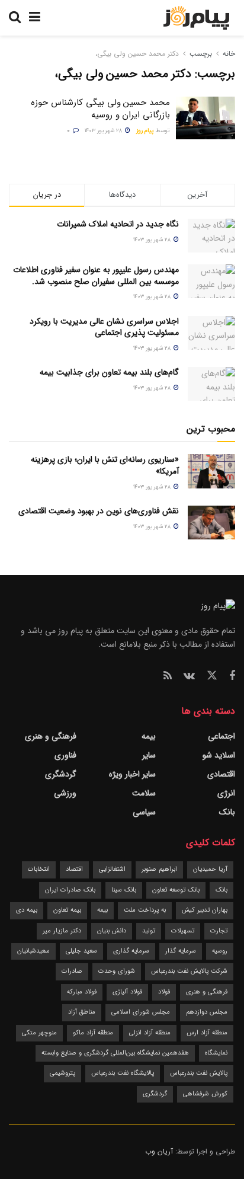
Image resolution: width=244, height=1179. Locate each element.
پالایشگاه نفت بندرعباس (122, 1073)
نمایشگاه (216, 1053)
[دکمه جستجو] (15, 18)
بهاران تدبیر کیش (204, 910)
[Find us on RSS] (167, 676)
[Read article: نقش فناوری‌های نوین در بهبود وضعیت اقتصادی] (211, 522)
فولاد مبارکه (82, 992)
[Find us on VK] (189, 676)
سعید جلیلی (81, 951)
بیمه (149, 736)
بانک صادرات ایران (70, 890)
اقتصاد (74, 869)
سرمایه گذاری (131, 951)
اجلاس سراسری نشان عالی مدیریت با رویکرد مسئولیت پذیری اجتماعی (104, 327)
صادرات (72, 971)
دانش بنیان (111, 931)
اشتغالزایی (112, 869)
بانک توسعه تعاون (176, 890)
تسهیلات (182, 931)
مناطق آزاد (81, 1012)
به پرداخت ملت (145, 910)
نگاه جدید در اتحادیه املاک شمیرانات (118, 224)
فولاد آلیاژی (127, 992)
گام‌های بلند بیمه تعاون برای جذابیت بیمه (109, 372)
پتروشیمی (62, 1073)
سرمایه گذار (180, 951)
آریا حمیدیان (210, 869)
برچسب (201, 53)
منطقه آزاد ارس (207, 1033)
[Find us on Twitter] (212, 676)
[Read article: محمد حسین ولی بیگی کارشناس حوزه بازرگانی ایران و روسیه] (205, 118)
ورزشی (65, 793)
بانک (227, 812)
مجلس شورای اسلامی (140, 1012)
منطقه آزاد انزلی (150, 1033)
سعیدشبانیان (33, 951)
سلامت (144, 793)
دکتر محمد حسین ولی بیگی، (137, 53)
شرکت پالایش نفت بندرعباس (189, 971)
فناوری (65, 755)
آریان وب (159, 1151)
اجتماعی (221, 736)
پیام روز (145, 130)
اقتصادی (221, 774)
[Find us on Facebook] (232, 676)
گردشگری (60, 774)
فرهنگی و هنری (50, 736)
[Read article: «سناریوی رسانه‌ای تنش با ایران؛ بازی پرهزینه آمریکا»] (211, 471)
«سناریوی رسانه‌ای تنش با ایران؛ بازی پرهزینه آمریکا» (105, 465)
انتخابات (39, 869)
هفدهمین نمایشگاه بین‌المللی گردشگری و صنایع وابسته (115, 1053)
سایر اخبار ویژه (132, 774)
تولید (148, 931)
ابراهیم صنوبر (159, 869)
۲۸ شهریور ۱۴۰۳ (104, 130)
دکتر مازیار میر (62, 931)
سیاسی (144, 812)
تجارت (218, 931)
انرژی (226, 793)
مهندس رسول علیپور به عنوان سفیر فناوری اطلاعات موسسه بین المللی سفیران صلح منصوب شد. (96, 275)
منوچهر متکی (39, 1033)
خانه (227, 53)
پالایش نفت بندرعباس (198, 1073)
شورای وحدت (116, 971)
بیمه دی (26, 910)
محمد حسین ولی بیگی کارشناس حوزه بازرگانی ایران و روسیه (100, 108)
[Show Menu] (34, 18)
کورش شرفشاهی (205, 1094)
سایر (149, 755)
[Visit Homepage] (196, 18)
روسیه (219, 951)
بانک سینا (123, 890)
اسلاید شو (219, 755)
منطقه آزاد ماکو (93, 1033)
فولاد (164, 992)
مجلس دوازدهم (206, 1012)
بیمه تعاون (67, 910)
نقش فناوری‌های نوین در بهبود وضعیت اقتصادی (98, 510)
